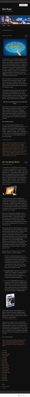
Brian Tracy (17, 144)
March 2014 (5, 364)
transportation (17, 154)
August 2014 (5, 355)
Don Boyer (7, 9)
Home (4, 25)
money (18, 343)
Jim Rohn (10, 150)
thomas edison (13, 344)
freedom (22, 147)
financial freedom (16, 147)
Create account (5, 386)
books (13, 144)
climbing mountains (21, 340)
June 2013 (4, 375)
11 (26, 162)
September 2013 (6, 372)
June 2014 (4, 359)
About (8, 25)
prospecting (23, 151)
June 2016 (4, 352)
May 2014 (4, 360)
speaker (18, 152)
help (13, 341)
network (22, 343)
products (10, 151)
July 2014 (4, 357)
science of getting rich (11, 152)
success (22, 152)
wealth (3, 155)
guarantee (4, 148)
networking (4, 151)
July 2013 (4, 374)
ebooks (22, 145)
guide (8, 148)
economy (7, 341)
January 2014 (5, 367)
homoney (14, 148)
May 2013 (4, 377)
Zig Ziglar (8, 155)
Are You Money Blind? (11, 162)
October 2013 (5, 370)
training (12, 154)
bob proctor (8, 144)
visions (25, 154)
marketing (15, 150)
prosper (4, 152)
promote (18, 151)
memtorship (20, 150)
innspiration (4, 150)
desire (16, 145)
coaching (4, 145)
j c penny (17, 341)
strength (8, 344)
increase (22, 148)
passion (4, 344)
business (22, 144)
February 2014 (5, 365)
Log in (3, 388)
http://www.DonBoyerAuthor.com (9, 318)
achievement (20, 143)
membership (5, 343)
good (26, 147)
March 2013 (5, 380)
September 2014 (6, 354)
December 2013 (6, 369)
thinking (8, 154)
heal (11, 148)
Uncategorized (9, 143)
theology (4, 154)
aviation (4, 144)
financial (10, 147)
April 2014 (4, 362)
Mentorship (14, 343)
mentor (9, 343)
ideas (18, 148)
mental (24, 150)
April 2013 (4, 379)
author (24, 143)
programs (14, 151)
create (8, 145)
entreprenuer (5, 147)
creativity (12, 145)
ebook (19, 145)
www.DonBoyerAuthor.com (8, 139)
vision (22, 154)
